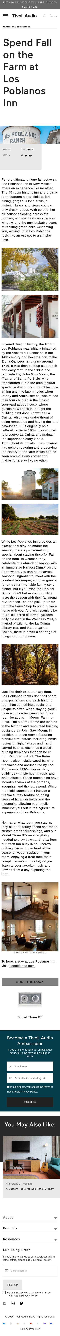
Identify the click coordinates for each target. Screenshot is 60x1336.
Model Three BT (30, 1017)
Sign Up (12, 1285)
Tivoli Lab (26, 1183)
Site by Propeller (30, 1329)
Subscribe (30, 1102)
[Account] (44, 15)
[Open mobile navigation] (5, 16)
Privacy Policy (29, 1295)
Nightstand (24, 26)
